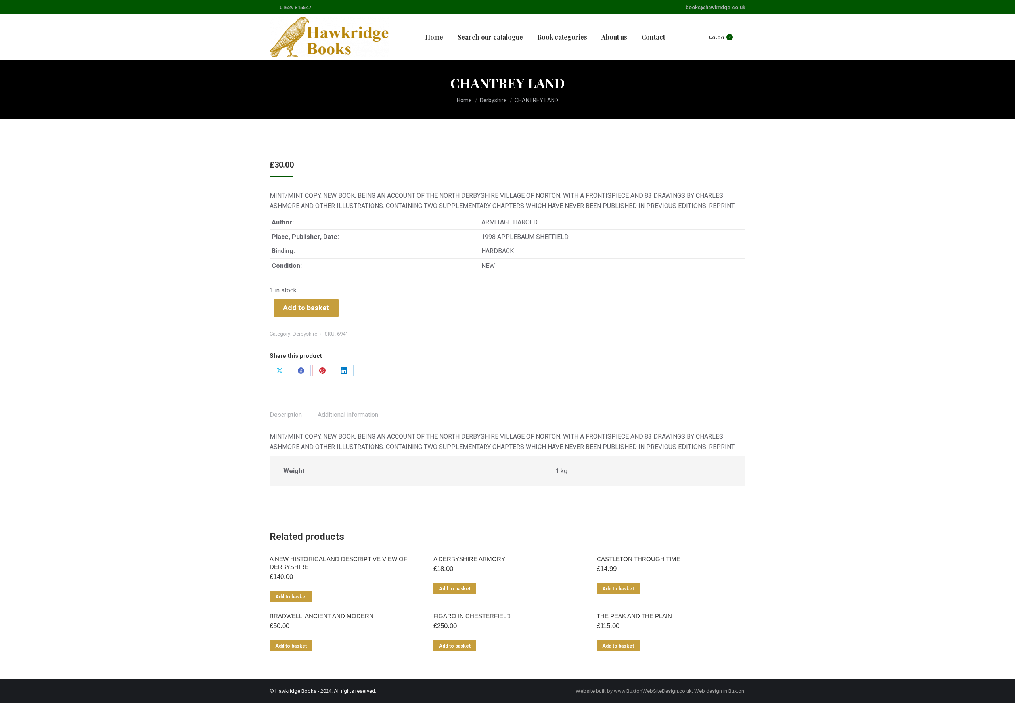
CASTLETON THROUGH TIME (638, 559)
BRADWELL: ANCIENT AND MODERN (321, 616)
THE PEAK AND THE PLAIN (634, 616)
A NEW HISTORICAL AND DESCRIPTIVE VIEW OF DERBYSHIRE (338, 563)
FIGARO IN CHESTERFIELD (472, 616)
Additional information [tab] (348, 414)
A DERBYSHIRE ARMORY (469, 559)
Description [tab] (286, 414)
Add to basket (306, 308)
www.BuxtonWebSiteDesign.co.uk (653, 691)
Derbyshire (305, 334)
